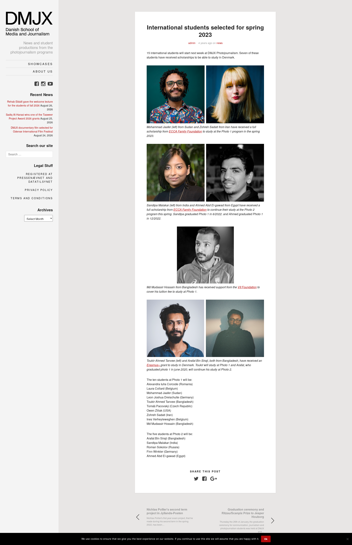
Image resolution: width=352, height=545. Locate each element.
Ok (265, 538)
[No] (347, 539)
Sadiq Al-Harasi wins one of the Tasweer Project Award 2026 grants (29, 116)
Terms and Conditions (32, 198)
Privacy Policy (39, 190)
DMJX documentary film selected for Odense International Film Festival (32, 129)
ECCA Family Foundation (185, 131)
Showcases (40, 64)
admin (191, 43)
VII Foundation (247, 287)
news (220, 43)
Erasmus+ (154, 365)
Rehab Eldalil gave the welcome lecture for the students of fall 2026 (30, 103)
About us (43, 71)
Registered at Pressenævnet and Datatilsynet (35, 177)
